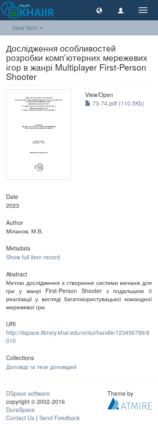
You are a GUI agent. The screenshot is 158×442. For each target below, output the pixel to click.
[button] (99, 10)
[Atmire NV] (129, 402)
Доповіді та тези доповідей (41, 366)
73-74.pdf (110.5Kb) (117, 103)
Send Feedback (59, 418)
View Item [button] (25, 28)
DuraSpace (20, 409)
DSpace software (28, 393)
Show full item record (33, 257)
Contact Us (20, 418)
